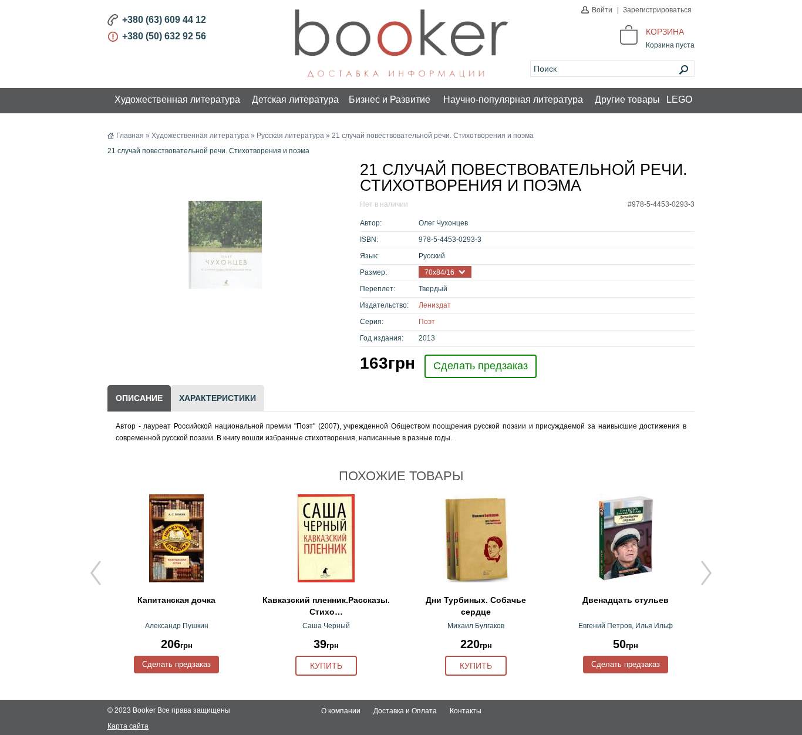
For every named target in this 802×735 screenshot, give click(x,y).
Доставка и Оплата (405, 711)
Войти (602, 10)
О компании (340, 711)
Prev (96, 573)
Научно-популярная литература (513, 99)
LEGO (679, 99)
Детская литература (295, 99)
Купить (326, 665)
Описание (139, 398)
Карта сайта (128, 726)
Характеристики (217, 398)
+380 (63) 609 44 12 (164, 20)
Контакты (465, 711)
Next (706, 573)
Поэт (427, 322)
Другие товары (627, 99)
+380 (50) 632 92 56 (164, 36)
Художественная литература (177, 99)
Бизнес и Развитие (389, 99)
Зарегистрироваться (657, 10)
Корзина (665, 31)
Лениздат (435, 305)
